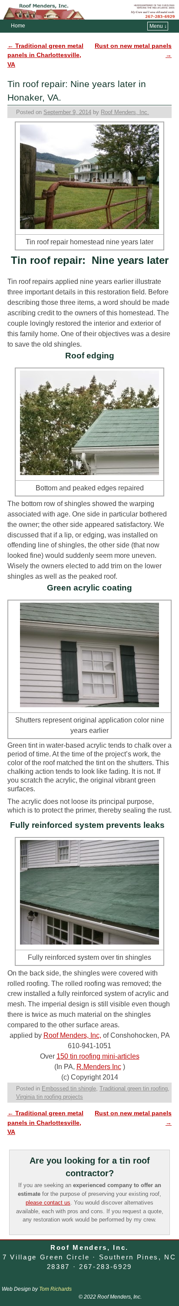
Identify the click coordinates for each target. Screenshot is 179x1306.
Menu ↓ (158, 26)
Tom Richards (55, 1289)
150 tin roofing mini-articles (97, 1056)
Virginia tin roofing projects (49, 1096)
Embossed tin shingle (69, 1088)
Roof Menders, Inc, (72, 1035)
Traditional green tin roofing (133, 1088)
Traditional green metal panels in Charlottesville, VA (45, 55)
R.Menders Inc (98, 1066)
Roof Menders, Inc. (125, 112)
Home (18, 26)
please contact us (48, 1202)
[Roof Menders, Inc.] (89, 10)
